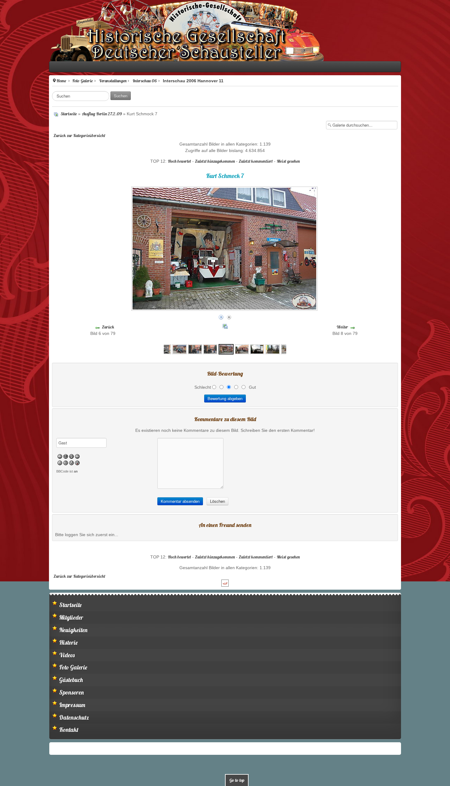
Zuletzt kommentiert (256, 161)
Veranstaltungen (67, 80)
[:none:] (14, 461)
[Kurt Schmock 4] (179, 347)
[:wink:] (31, 455)
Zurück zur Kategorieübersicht (33, 135)
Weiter (374, 327)
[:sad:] (25, 461)
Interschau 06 (99, 80)
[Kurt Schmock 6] (210, 347)
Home (15, 80)
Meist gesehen (288, 161)
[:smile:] (14, 455)
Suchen (74, 95)
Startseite (23, 114)
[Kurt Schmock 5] (195, 347)
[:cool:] (19, 455)
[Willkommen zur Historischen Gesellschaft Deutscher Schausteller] (141, 30)
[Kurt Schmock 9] (257, 347)
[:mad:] (19, 461)
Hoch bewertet (179, 161)
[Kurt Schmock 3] (164, 347)
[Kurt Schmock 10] (272, 347)
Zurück (76, 327)
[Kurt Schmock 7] (226, 347)
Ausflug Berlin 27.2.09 (56, 114)
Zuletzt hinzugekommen (215, 161)
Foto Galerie (36, 80)
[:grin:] (25, 455)
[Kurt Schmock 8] (242, 347)
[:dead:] (31, 461)
